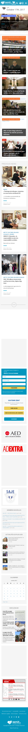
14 (20, 591)
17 (7, 593)
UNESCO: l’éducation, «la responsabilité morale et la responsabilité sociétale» (10, 238)
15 (23, 591)
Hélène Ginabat (6, 294)
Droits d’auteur (14, 713)
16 (4, 593)
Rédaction (3, 27)
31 (7, 598)
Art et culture (6, 37)
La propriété (15, 711)
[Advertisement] (14, 324)
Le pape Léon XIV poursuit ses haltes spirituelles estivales (8, 634)
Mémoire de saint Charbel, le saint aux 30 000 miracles (16, 546)
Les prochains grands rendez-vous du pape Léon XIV (8, 623)
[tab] (8, 681)
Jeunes (11, 234)
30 (4, 598)
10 (7, 591)
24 (7, 596)
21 (20, 593)
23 (4, 596)
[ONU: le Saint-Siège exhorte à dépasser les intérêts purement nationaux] (14, 127)
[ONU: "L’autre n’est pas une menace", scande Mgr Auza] (14, 65)
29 (23, 596)
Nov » (7, 601)
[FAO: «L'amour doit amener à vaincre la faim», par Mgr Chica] (14, 44)
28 (20, 596)
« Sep (4, 601)
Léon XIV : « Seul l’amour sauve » (9, 513)
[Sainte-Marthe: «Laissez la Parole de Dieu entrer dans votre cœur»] (14, 86)
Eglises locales (15, 37)
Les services (22, 711)
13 (17, 591)
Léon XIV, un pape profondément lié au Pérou (8, 613)
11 (10, 591)
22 (23, 593)
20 (17, 593)
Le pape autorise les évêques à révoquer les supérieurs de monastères (16, 559)
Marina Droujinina (7, 249)
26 (14, 596)
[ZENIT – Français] (8, 2)
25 (10, 596)
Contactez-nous (22, 713)
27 (17, 596)
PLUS (14, 304)
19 (14, 593)
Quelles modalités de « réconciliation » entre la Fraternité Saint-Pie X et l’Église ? (16, 566)
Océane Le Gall (6, 204)
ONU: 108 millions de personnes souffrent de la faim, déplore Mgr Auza (12, 281)
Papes (6, 39)
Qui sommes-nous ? (7, 711)
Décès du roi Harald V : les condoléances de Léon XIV (14, 519)
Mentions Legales (6, 713)
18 (10, 593)
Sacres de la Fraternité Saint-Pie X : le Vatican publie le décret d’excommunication (16, 539)
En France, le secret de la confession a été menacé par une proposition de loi (16, 553)
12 (14, 591)
